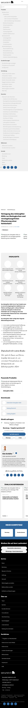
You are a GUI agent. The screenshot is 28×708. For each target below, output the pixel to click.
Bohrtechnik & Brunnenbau (10, 105)
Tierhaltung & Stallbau (9, 135)
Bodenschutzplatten (8, 23)
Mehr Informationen (14, 197)
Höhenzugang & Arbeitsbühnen (11, 120)
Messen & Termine (6, 571)
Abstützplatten (7, 40)
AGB (3, 666)
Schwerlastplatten (8, 25)
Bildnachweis (5, 654)
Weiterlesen (5, 229)
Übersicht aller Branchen (8, 97)
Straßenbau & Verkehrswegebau (11, 133)
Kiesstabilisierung (7, 51)
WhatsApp (8, 437)
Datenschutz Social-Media (8, 642)
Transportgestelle (7, 31)
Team (3, 601)
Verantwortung (5, 617)
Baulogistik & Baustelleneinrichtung (12, 101)
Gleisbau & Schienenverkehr (10, 116)
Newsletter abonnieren (14, 548)
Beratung (4, 567)
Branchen (3, 94)
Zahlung (4, 575)
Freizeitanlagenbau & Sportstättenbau (13, 110)
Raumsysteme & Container (10, 124)
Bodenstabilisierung (8, 53)
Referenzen (4, 143)
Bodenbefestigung (6, 46)
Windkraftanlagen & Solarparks (11, 137)
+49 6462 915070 (14, 434)
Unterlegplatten (7, 38)
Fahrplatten (6, 14)
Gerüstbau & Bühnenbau (9, 114)
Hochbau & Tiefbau (8, 118)
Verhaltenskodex (6, 658)
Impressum (5, 662)
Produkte (3, 10)
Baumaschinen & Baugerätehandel (12, 103)
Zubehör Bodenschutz (9, 34)
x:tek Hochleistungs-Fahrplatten (12, 21)
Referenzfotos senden (7, 587)
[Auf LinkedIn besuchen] (16, 453)
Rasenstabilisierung (8, 48)
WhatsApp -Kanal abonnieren (14, 551)
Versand (4, 579)
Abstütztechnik (6, 36)
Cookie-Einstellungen (7, 650)
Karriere (4, 605)
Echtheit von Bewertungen (8, 591)
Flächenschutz (7, 29)
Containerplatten (7, 44)
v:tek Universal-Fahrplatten (11, 19)
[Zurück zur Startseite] (7, 2)
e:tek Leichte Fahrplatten (10, 16)
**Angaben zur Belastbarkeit (9, 638)
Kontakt (3, 151)
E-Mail (20, 437)
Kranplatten (6, 42)
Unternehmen (5, 625)
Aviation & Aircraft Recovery (10, 99)
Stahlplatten (6, 27)
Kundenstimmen (6, 609)
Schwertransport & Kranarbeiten (11, 129)
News (3, 563)
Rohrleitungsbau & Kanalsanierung (12, 127)
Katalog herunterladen (7, 629)
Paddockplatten (7, 55)
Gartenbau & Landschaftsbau (10, 112)
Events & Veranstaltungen (9, 107)
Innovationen (5, 613)
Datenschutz (5, 646)
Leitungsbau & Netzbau (9, 122)
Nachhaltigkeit (5, 621)
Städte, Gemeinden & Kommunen (11, 131)
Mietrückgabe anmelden (8, 583)
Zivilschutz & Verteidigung (9, 139)
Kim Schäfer (17, 226)
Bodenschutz (5, 12)
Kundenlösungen (5, 60)
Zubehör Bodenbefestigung (10, 57)
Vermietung (4, 71)
